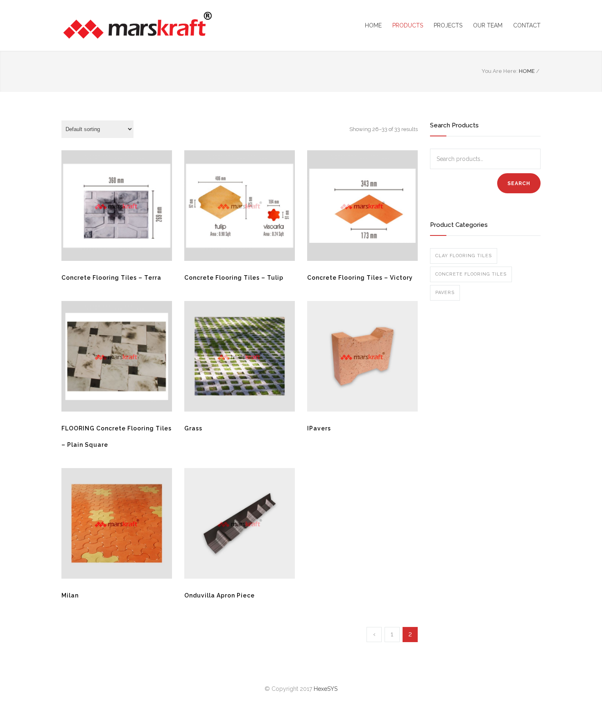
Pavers (445, 292)
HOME (373, 25)
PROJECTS (448, 25)
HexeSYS (325, 689)
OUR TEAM (487, 25)
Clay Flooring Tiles (463, 255)
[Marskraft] (137, 25)
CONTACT (527, 25)
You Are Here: (500, 71)
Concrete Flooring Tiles (471, 274)
